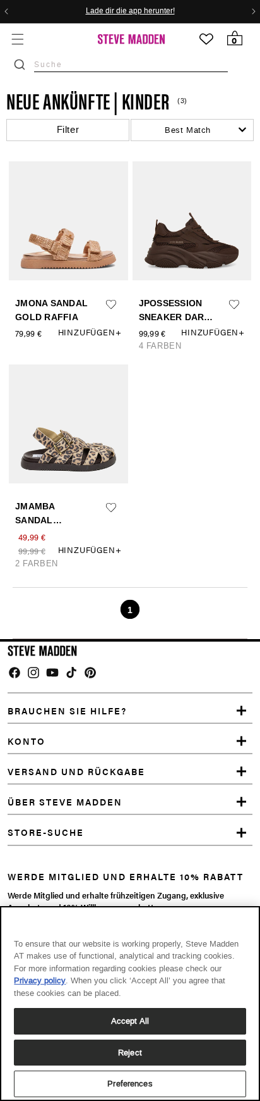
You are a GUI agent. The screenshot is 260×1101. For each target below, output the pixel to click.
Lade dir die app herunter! (130, 11)
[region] (130, 1003)
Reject (130, 1052)
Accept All (130, 1021)
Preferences (129, 1083)
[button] (17, 39)
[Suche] (19, 65)
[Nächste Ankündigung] (253, 11)
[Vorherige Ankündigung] (6, 11)
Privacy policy (40, 980)
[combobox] (131, 64)
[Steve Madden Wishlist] (206, 39)
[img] (14, 673)
